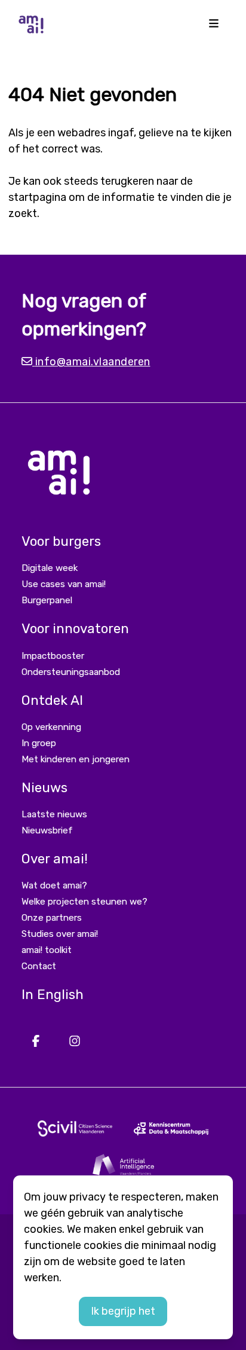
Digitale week (49, 568)
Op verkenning (51, 727)
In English (52, 994)
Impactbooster (52, 655)
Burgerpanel (46, 600)
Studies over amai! (59, 933)
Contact (38, 966)
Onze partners (51, 917)
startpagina (37, 197)
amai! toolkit (46, 950)
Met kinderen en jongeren (75, 759)
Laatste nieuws (54, 814)
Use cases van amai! (63, 584)
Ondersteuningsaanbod (70, 672)
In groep (38, 743)
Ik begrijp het (123, 1311)
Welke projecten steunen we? (84, 901)
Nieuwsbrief (47, 830)
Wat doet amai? (54, 885)
